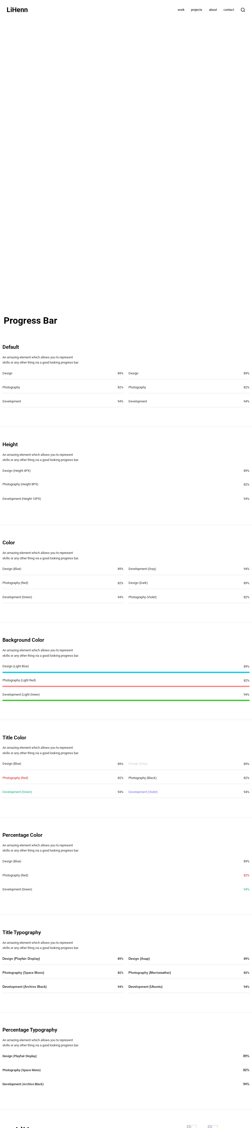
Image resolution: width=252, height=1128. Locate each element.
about (213, 9)
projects (196, 9)
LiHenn (17, 10)
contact (228, 9)
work (181, 9)
